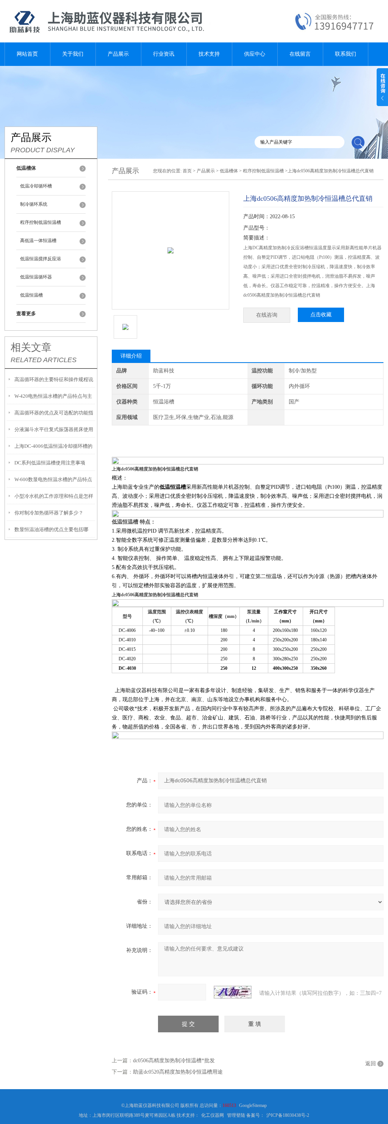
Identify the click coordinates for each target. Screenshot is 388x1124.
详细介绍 (131, 356)
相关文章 (31, 347)
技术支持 (209, 54)
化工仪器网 (212, 1115)
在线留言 (300, 54)
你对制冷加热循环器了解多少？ (48, 513)
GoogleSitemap (253, 1105)
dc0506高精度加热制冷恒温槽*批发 (174, 1060)
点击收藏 (321, 314)
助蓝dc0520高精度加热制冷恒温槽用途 (178, 1072)
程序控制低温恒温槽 (40, 222)
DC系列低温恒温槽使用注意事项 (49, 463)
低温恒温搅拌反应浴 (40, 258)
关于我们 (72, 54)
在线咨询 (266, 315)
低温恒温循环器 (36, 277)
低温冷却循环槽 (36, 186)
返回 (370, 1063)
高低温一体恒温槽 (38, 240)
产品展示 (118, 54)
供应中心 (254, 54)
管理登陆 (236, 1115)
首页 (187, 171)
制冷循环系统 (33, 204)
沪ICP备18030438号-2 (287, 1115)
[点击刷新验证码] (233, 992)
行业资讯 (163, 54)
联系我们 (345, 54)
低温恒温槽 (31, 295)
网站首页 (27, 54)
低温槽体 (229, 171)
